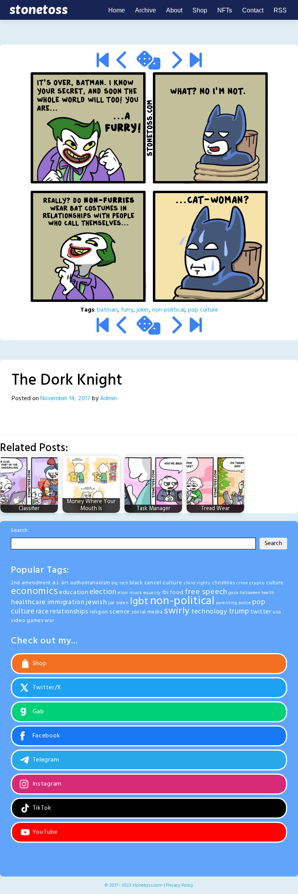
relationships (69, 612)
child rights (197, 583)
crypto (257, 583)
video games (27, 620)
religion (99, 612)
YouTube (44, 832)
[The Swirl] (103, 61)
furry (127, 310)
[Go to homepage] (37, 10)
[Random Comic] (148, 61)
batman (107, 310)
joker (143, 310)
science (119, 612)
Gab (37, 712)
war (49, 621)
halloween (250, 593)
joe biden (118, 602)
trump (239, 611)
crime (242, 583)
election (103, 592)
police (245, 603)
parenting (226, 602)
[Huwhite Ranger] (122, 61)
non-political (168, 310)
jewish (96, 602)
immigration (66, 602)
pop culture (203, 310)
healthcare (28, 602)
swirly (177, 611)
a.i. (56, 582)
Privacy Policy (179, 885)
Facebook (45, 736)
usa (277, 612)
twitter (261, 612)
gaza (233, 592)
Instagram (46, 784)
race (42, 611)
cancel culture (163, 583)
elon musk (130, 593)
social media (147, 612)
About (174, 10)
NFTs (224, 10)
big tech (119, 583)
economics (34, 591)
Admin (108, 399)
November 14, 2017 (65, 399)
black (136, 583)
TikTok (41, 808)
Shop (199, 10)
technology (209, 611)
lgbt (139, 602)
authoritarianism (90, 583)
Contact (252, 10)
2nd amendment (31, 583)
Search (19, 530)
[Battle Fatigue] (196, 61)
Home (116, 10)
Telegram (45, 760)
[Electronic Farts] (176, 61)
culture (274, 583)
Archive (145, 10)
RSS (280, 10)
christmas (223, 583)
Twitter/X (46, 688)
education (73, 592)
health (268, 593)
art (65, 583)
